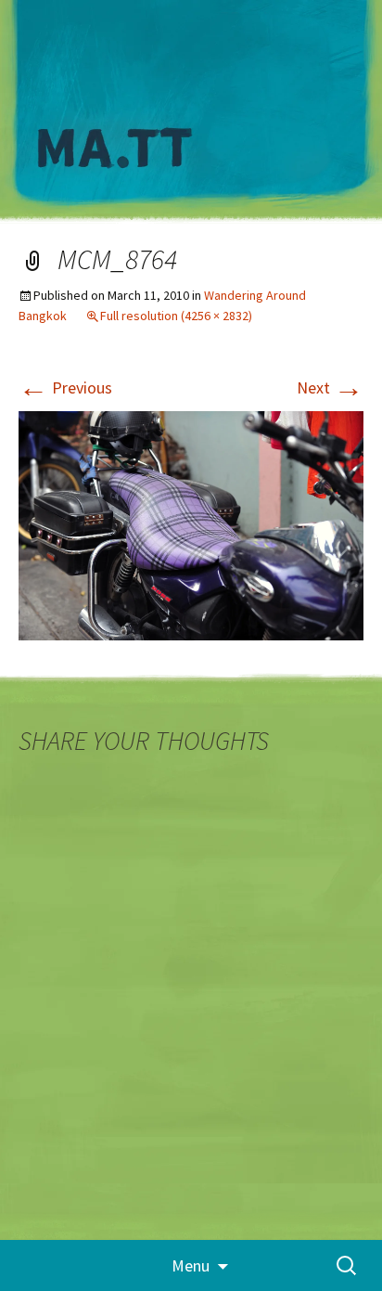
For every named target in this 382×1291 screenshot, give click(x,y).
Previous (65, 387)
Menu (191, 1265)
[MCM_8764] (191, 524)
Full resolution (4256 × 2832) (176, 315)
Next (330, 387)
